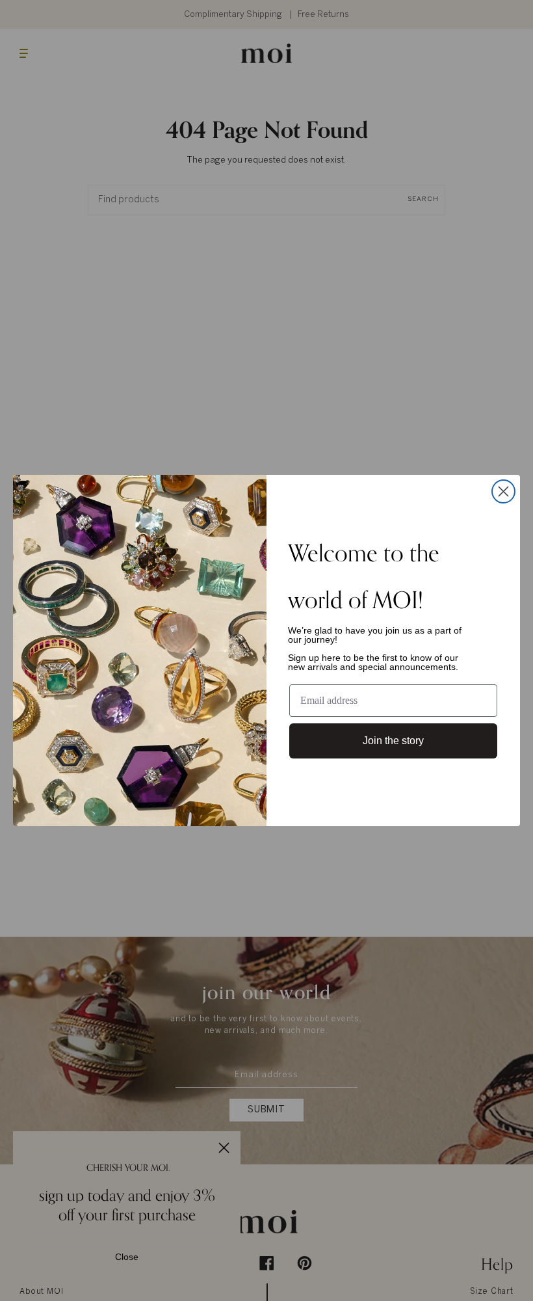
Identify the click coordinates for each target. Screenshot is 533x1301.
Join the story (393, 740)
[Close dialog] (503, 491)
